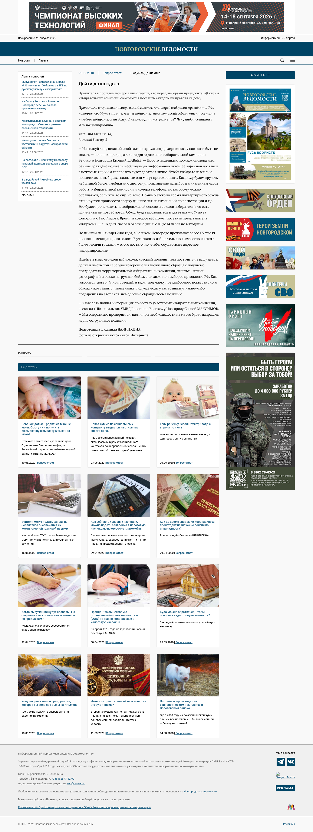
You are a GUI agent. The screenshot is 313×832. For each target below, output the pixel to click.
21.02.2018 (86, 73)
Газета (43, 60)
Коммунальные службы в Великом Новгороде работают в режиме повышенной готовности (44, 124)
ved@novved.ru (76, 783)
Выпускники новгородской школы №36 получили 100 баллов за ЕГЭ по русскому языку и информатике (44, 85)
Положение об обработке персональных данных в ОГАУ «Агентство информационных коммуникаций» (84, 807)
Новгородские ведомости (200, 791)
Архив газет (260, 75)
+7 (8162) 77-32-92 (63, 778)
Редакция (289, 824)
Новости (24, 60)
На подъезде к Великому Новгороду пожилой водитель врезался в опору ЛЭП (45, 163)
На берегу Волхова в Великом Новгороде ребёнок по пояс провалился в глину (40, 105)
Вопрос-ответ (112, 73)
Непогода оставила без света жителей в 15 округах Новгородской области (44, 144)
